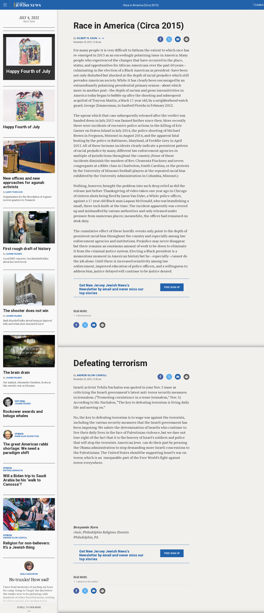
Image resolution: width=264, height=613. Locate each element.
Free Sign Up (172, 287)
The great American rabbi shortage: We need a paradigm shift (25, 448)
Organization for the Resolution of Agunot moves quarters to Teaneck (27, 198)
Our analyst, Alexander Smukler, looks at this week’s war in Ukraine (27, 384)
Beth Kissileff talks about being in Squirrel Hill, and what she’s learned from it (27, 322)
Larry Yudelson (14, 192)
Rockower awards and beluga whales (23, 413)
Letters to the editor (87, 581)
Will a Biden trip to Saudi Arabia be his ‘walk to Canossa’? (24, 480)
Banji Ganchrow (29, 574)
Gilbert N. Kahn (87, 38)
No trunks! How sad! (29, 579)
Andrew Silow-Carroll (92, 375)
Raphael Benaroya (13, 470)
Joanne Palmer (14, 254)
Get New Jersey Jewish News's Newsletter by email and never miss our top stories (111, 289)
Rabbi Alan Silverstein (27, 436)
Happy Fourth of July (28, 71)
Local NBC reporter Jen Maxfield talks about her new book (25, 260)
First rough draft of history (27, 248)
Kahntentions (83, 315)
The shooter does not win (25, 310)
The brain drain (16, 372)
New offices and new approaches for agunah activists (23, 182)
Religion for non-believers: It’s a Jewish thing (26, 545)
